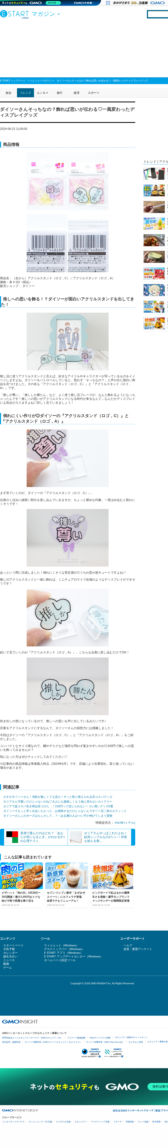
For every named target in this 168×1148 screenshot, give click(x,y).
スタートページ (13, 945)
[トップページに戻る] (15, 14)
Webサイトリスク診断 (100, 1038)
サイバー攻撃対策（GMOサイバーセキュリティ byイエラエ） (53, 1042)
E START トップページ (12, 80)
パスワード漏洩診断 (76, 1038)
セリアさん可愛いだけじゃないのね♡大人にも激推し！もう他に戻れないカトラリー (57, 801)
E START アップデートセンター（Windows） (73, 956)
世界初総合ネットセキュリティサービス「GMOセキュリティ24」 (32, 1038)
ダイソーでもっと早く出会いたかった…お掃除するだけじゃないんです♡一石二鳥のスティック (65, 811)
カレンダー (10, 952)
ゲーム (7, 967)
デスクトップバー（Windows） (64, 949)
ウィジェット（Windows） (61, 945)
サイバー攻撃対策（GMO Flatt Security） (105, 1042)
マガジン (47, 80)
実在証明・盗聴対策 (11, 1042)
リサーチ (118, 1122)
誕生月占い (10, 956)
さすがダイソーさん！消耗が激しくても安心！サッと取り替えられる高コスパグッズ (57, 796)
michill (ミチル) (125, 822)
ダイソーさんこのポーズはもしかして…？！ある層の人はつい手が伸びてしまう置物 (57, 815)
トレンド (35, 80)
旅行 (59, 92)
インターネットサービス (13, 1122)
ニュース (9, 960)
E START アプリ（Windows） (63, 952)
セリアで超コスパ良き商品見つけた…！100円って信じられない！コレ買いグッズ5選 (58, 806)
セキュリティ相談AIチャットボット (131, 1037)
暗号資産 (156, 1122)
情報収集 (130, 1122)
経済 (76, 92)
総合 (8, 92)
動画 (6, 963)
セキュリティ (81, 1122)
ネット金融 (143, 1122)
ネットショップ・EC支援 (40, 1122)
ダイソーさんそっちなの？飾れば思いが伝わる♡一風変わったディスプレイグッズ (102, 80)
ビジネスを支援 (63, 1122)
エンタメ (42, 92)
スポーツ (93, 92)
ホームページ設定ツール (60, 960)
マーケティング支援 (100, 1122)
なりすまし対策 (136, 1042)
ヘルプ (128, 945)
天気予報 (9, 949)
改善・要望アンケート (138, 949)
